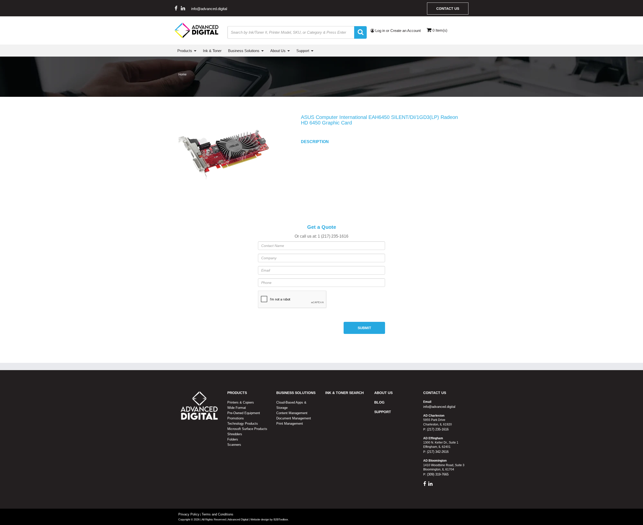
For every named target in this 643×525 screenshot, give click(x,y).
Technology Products (242, 423)
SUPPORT (382, 412)
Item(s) (440, 30)
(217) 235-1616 (437, 429)
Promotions (235, 418)
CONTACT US (434, 393)
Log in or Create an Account (397, 30)
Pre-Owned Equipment (243, 413)
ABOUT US (383, 393)
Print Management (289, 423)
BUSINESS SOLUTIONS (295, 393)
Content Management (291, 413)
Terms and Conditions (217, 514)
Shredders (234, 434)
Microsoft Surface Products (247, 429)
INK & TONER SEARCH (344, 393)
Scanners (234, 445)
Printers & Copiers (240, 402)
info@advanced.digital (209, 9)
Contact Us (447, 9)
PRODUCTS (237, 393)
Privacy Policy (188, 514)
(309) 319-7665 (437, 474)
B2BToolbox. (281, 519)
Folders (232, 439)
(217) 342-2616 (437, 452)
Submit (364, 328)
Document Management (293, 418)
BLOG (379, 402)
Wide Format (236, 408)
